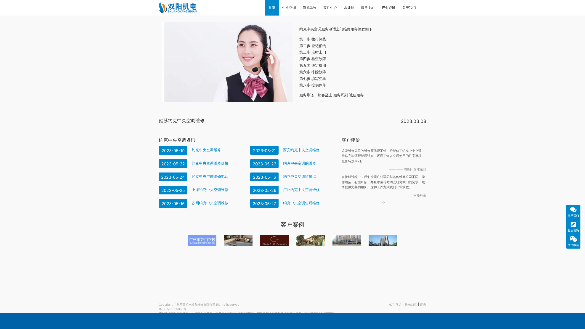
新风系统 (309, 7)
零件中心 (330, 7)
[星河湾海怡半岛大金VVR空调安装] (310, 240)
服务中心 (368, 7)
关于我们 (409, 7)
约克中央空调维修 (206, 150)
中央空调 (289, 7)
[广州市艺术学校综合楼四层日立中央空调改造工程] (202, 240)
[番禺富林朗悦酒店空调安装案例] (274, 240)
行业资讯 (388, 7)
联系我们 (410, 304)
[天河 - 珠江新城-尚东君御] (346, 240)
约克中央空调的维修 (299, 163)
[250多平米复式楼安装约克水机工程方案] (238, 240)
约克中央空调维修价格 (210, 163)
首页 (272, 7)
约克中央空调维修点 (299, 176)
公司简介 (395, 304)
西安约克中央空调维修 (301, 150)
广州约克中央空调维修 (301, 189)
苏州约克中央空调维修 (210, 203)
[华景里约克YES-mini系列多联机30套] (383, 240)
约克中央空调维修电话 (210, 176)
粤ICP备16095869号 (172, 309)
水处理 (349, 7)
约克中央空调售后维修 (301, 203)
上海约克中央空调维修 (210, 189)
